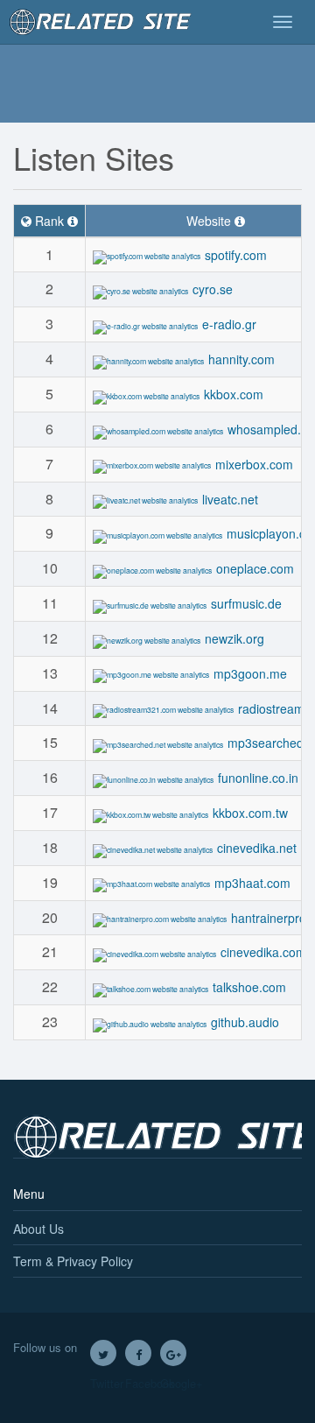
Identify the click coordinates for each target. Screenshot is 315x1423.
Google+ (173, 1353)
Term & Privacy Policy (73, 1261)
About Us (38, 1228)
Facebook (138, 1353)
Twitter (103, 1353)
